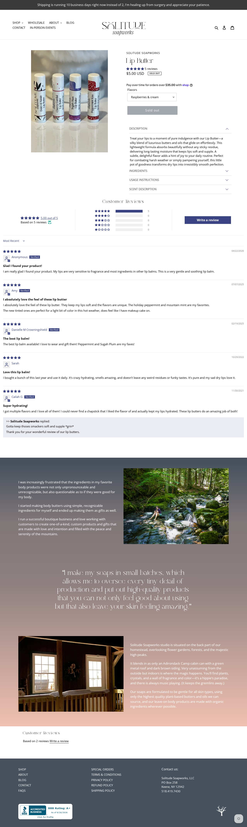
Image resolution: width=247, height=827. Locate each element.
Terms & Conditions (106, 774)
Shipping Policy (103, 790)
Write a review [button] (208, 220)
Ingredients (138, 171)
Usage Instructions (144, 180)
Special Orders (102, 769)
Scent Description (142, 189)
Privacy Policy (102, 780)
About (23, 774)
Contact (24, 785)
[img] (12, 251)
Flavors (132, 90)
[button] (135, 69)
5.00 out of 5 (49, 218)
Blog (22, 780)
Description (138, 128)
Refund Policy (102, 785)
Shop (22, 769)
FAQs (21, 790)
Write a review (59, 741)
